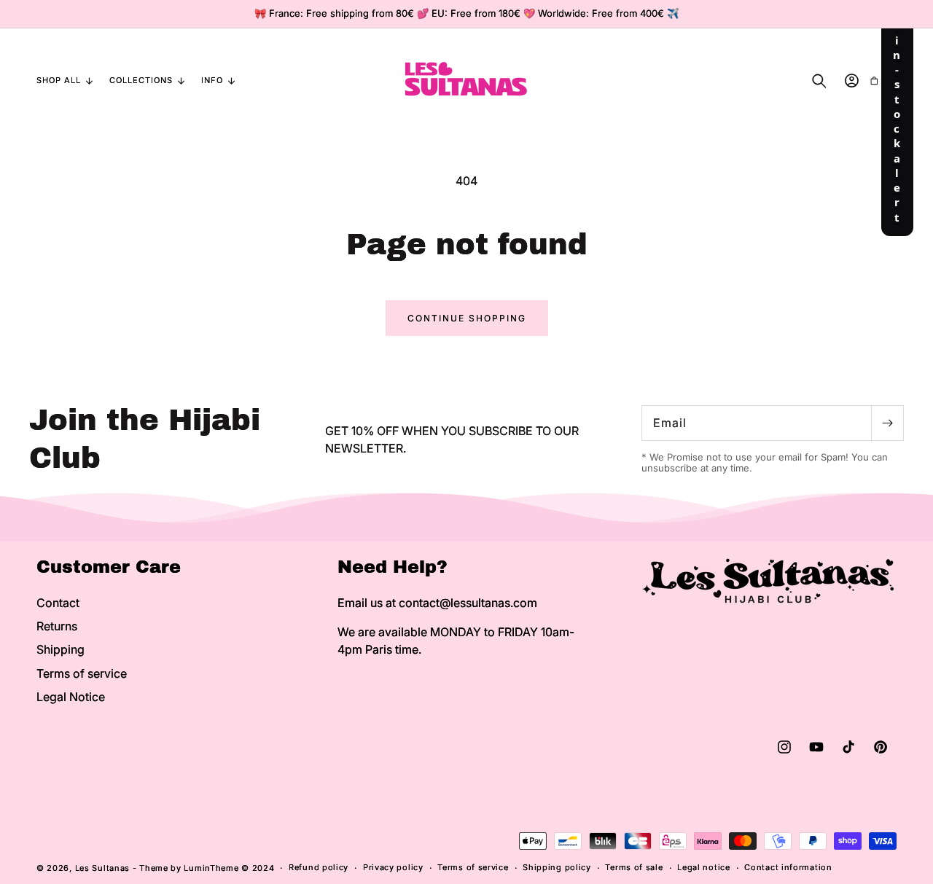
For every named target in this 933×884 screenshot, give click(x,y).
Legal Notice (70, 696)
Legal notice (703, 867)
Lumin (211, 868)
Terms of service (81, 673)
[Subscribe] (887, 423)
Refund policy (318, 867)
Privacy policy (393, 867)
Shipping (60, 649)
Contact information (788, 867)
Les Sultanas (102, 868)
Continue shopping (466, 318)
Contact (57, 602)
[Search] (819, 81)
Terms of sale (634, 867)
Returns (56, 626)
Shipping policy (557, 867)
